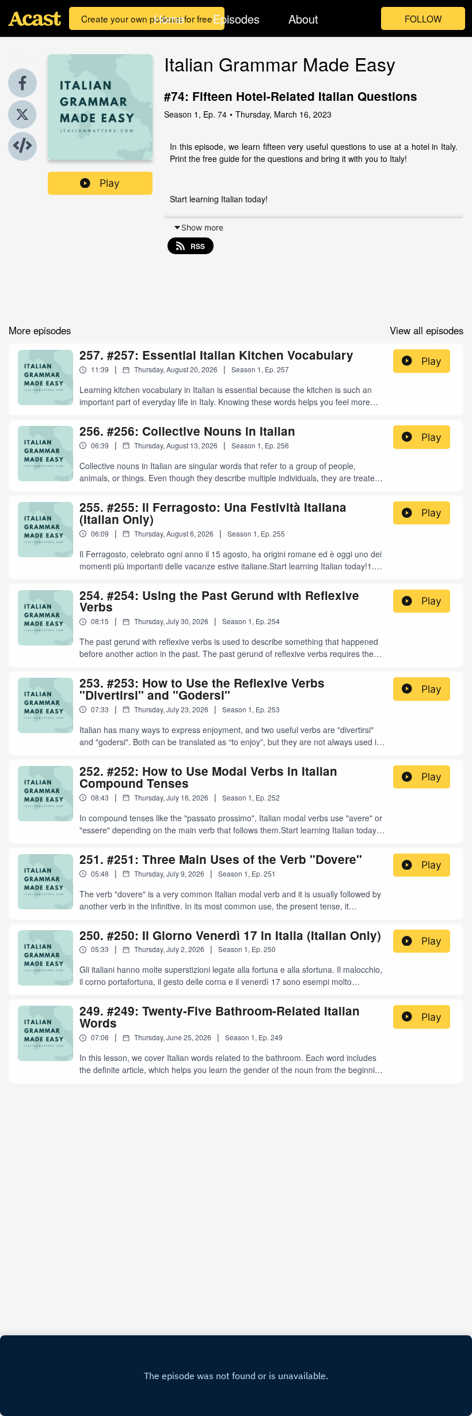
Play (110, 183)
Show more (202, 227)
